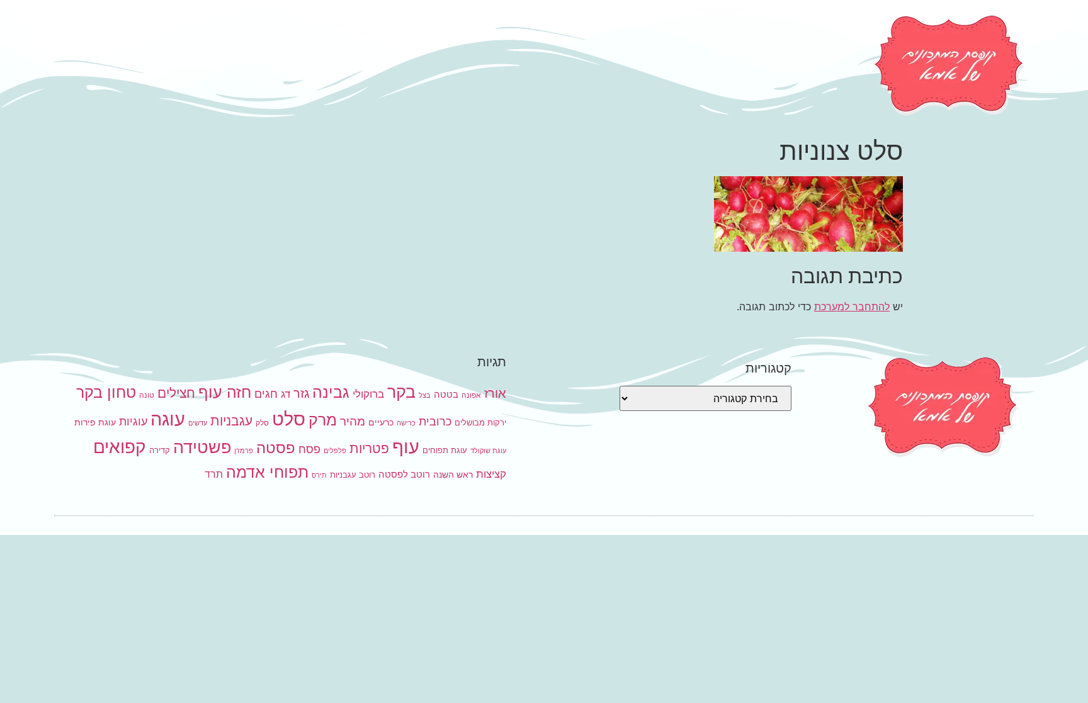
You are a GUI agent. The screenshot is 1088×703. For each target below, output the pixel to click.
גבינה (330, 392)
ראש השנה (453, 474)
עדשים (197, 423)
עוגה (167, 419)
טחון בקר (106, 392)
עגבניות (231, 421)
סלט (288, 419)
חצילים (176, 393)
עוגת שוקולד (488, 451)
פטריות (369, 448)
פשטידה (202, 447)
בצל (425, 395)
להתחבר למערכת (852, 306)
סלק (262, 422)
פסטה (275, 447)
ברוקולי (368, 394)
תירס (319, 475)
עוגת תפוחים (444, 450)
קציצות (491, 474)
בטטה (446, 394)
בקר (401, 391)
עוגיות (133, 421)
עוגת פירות (95, 422)
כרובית (435, 421)
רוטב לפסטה (404, 474)
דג (285, 394)
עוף (405, 447)
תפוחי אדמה (267, 472)
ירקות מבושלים (480, 422)
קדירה (159, 450)
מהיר (352, 421)
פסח (309, 449)
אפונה (471, 395)
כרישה (406, 423)
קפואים (119, 447)
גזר (301, 393)
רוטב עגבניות (352, 475)
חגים (266, 393)
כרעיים (381, 422)
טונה (146, 395)
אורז (495, 393)
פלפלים (335, 451)
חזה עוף (224, 392)
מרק (323, 419)
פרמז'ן (243, 451)
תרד (214, 474)
